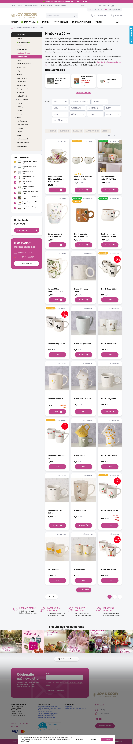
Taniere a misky (21, 67)
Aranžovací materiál (23, 142)
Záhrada (19, 46)
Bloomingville (101, 62)
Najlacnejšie (64, 131)
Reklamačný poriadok (44, 710)
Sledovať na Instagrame (68, 659)
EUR (116, 6)
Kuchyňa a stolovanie (23, 53)
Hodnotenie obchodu (31, 5)
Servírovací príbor (23, 121)
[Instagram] (100, 718)
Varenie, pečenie (22, 85)
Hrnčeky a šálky (22, 56)
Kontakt (20, 5)
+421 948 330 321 (27, 257)
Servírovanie (20, 128)
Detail (109, 300)
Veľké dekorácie (22, 146)
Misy (18, 71)
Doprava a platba (60, 5)
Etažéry (19, 74)
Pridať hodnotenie (21, 230)
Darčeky (19, 135)
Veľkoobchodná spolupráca (46, 717)
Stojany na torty (22, 78)
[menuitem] (15, 22)
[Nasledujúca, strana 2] (115, 597)
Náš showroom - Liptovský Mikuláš (75, 708)
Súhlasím (108, 739)
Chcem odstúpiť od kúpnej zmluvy (48, 714)
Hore (53, 596)
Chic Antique (111, 62)
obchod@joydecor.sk (26, 252)
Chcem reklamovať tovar (45, 712)
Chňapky (20, 107)
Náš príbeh (68, 706)
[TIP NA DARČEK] (83, 157)
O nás (13, 5)
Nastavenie (79, 739)
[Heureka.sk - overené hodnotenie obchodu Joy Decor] (49, 726)
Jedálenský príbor (23, 124)
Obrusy (20, 103)
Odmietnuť (93, 739)
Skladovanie (20, 92)
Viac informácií (25, 741)
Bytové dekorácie (22, 49)
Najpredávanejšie (92, 131)
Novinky (19, 39)
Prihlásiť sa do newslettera (56, 690)
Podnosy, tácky (21, 81)
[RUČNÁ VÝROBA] (110, 157)
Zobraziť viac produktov (83, 93)
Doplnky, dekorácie (22, 89)
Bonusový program (46, 5)
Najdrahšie (77, 131)
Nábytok (19, 132)
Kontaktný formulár (27, 263)
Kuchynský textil (22, 96)
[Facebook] (96, 718)
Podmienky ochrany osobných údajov (49, 708)
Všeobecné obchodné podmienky (48, 706)
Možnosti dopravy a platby (46, 715)
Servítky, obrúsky (23, 99)
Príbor (19, 117)
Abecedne (105, 131)
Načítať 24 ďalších (83, 590)
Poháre (19, 60)
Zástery (20, 114)
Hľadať (75, 15)
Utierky (20, 110)
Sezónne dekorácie (22, 139)
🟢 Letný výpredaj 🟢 (23, 42)
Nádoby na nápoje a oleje (24, 64)
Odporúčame (51, 131)
